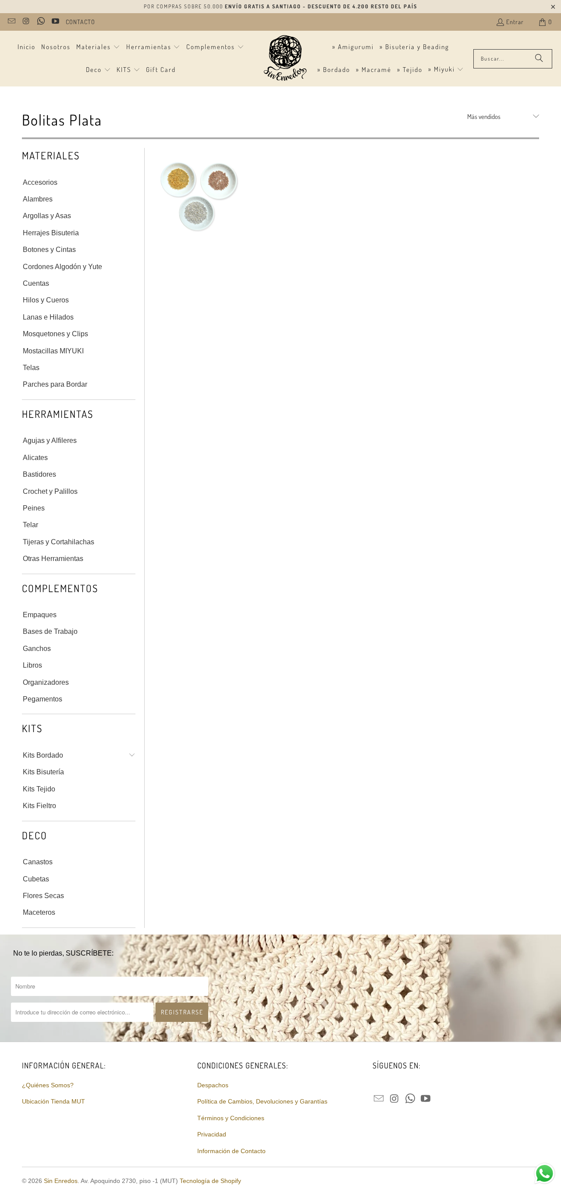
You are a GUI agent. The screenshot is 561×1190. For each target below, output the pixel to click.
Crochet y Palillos (50, 491)
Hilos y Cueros (46, 300)
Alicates (35, 457)
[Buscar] (539, 58)
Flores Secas (43, 895)
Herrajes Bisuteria (51, 233)
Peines (34, 508)
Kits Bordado (43, 755)
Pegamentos (42, 699)
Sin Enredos (61, 1180)
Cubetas (36, 879)
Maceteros (39, 912)
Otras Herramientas (53, 558)
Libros (32, 665)
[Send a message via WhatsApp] (545, 1173)
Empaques (40, 614)
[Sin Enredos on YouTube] (55, 21)
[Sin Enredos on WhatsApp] (40, 21)
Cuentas (36, 283)
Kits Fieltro (39, 805)
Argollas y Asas (47, 215)
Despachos (212, 1085)
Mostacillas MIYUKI (53, 351)
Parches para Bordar (55, 384)
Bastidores (39, 474)
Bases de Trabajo (50, 631)
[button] (98, 47)
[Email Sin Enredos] (11, 21)
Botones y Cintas (49, 249)
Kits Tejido (39, 789)
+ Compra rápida (198, 233)
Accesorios (40, 182)
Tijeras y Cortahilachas (58, 542)
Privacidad (211, 1134)
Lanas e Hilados (48, 317)
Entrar (515, 21)
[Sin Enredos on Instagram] (25, 21)
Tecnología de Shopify (210, 1180)
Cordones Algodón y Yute (62, 266)
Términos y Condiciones (230, 1118)
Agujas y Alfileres (50, 440)
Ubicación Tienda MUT (53, 1101)
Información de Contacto (231, 1150)
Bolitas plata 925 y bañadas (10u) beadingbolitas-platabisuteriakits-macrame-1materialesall (198, 193)
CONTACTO (80, 21)
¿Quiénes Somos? (48, 1085)
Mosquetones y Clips (55, 334)
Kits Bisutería (43, 772)
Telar (30, 524)
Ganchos (37, 648)
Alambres (38, 199)
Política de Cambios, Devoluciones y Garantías (262, 1101)
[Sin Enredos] (285, 58)
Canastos (38, 862)
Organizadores (46, 682)
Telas (31, 367)
